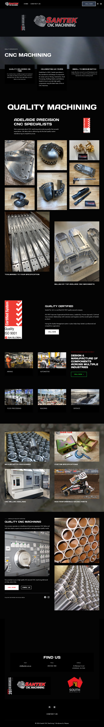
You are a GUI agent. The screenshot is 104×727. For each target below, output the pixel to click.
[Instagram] (101, 4)
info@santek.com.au (25, 666)
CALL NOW (89, 4)
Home (26, 4)
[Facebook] (98, 4)
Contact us (35, 4)
